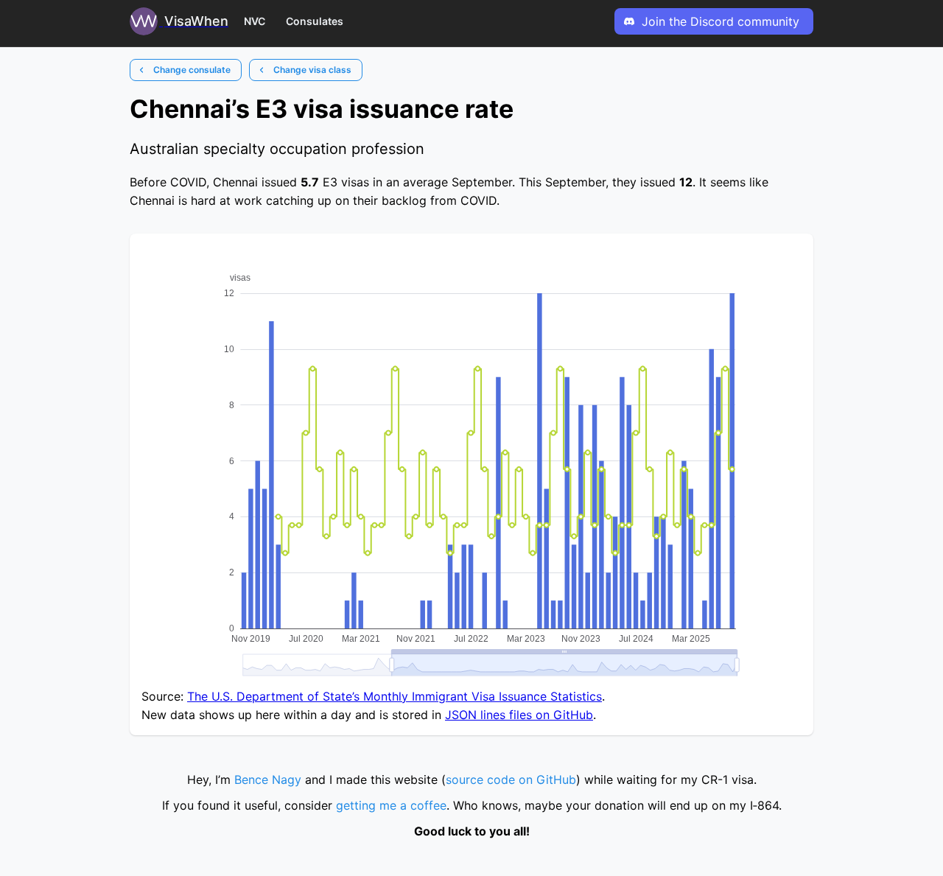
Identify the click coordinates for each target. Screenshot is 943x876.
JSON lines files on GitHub (519, 714)
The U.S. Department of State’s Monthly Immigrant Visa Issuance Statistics (394, 696)
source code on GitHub (511, 779)
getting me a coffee (391, 805)
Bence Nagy (267, 779)
